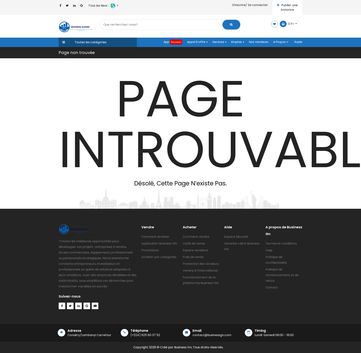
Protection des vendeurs (201, 264)
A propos (279, 42)
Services (218, 42)
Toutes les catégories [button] (90, 42)
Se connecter (258, 5)
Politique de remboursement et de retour (282, 275)
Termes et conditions (281, 243)
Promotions (150, 250)
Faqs (268, 250)
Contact (271, 287)
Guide (298, 42)
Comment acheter (155, 237)
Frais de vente (193, 257)
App (172, 42)
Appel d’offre (196, 42)
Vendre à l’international (200, 270)
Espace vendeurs (195, 250)
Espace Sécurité (236, 237)
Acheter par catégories (158, 257)
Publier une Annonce (289, 7)
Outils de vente (194, 243)
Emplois (237, 42)
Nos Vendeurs (258, 42)
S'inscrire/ (239, 5)
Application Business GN (159, 243)
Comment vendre (196, 237)
